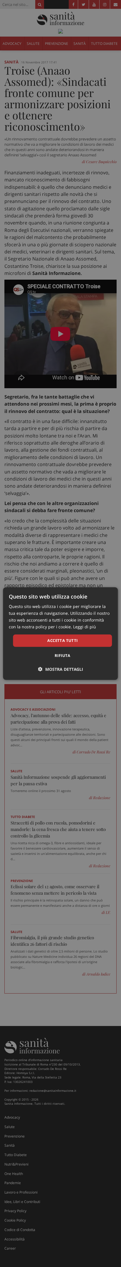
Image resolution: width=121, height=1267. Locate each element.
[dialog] (60, 633)
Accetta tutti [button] (62, 640)
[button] (60, 669)
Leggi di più (84, 627)
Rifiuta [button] (62, 655)
